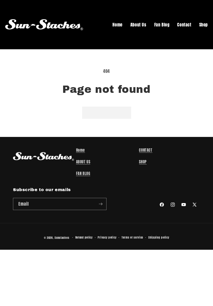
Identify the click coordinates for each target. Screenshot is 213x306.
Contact (184, 25)
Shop (203, 25)
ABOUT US (83, 162)
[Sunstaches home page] (44, 25)
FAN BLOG (83, 173)
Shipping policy (158, 237)
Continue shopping (106, 112)
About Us (138, 25)
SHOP (143, 162)
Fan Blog (162, 25)
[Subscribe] (100, 204)
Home (117, 25)
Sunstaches (62, 237)
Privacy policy (107, 237)
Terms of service (132, 237)
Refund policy (84, 237)
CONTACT (145, 150)
